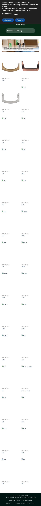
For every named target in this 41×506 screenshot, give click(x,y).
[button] (20, 24)
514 (3, 391)
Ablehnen (20, 20)
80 (22, 484)
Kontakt (24, 496)
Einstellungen (7, 13)
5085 (3, 298)
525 (23, 453)
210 (23, 205)
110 (3, 112)
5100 (23, 298)
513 (23, 360)
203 (3, 205)
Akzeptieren (8, 20)
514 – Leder (26, 391)
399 (3, 267)
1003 (3, 81)
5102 (23, 329)
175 (3, 174)
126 (3, 143)
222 (3, 236)
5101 (3, 329)
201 (23, 174)
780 (3, 484)
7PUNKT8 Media (28, 503)
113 (23, 112)
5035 (23, 267)
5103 (3, 360)
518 (3, 422)
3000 (23, 236)
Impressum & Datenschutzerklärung (21, 497)
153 (23, 143)
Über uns (16, 496)
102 (23, 81)
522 (3, 453)
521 (23, 422)
